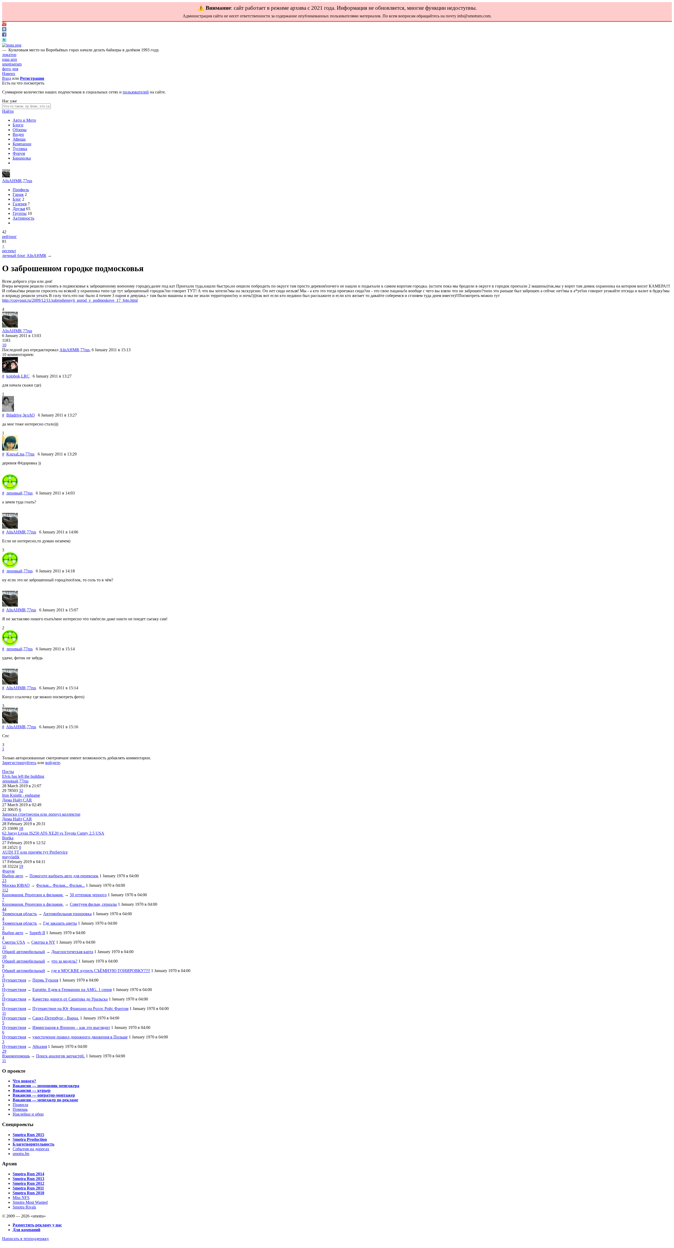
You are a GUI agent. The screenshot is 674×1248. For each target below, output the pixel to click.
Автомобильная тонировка (67, 914)
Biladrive (14, 415)
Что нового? (24, 1081)
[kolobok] (10, 371)
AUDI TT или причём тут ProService (35, 852)
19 (21, 866)
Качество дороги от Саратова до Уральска (70, 999)
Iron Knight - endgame (21, 795)
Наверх (8, 73)
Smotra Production (30, 1139)
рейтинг (9, 236)
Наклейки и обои (28, 1114)
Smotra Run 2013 (28, 1178)
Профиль (21, 189)
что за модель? (64, 961)
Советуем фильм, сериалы (93, 904)
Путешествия (14, 980)
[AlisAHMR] (6, 176)
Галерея (20, 204)
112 (5, 890)
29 (4, 1051)
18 (21, 828)
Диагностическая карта (72, 951)
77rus (27, 181)
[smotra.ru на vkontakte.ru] (4, 30)
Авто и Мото (24, 120)
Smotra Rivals (24, 1207)
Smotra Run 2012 (28, 1183)
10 (4, 345)
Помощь (20, 1109)
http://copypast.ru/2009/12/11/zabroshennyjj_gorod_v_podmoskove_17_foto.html (70, 300)
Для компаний (26, 1229)
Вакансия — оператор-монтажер (44, 1095)
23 (4, 880)
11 (4, 947)
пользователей (136, 92)
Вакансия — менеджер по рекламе (45, 1100)
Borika (7, 838)
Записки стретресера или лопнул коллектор (41, 814)
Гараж (18, 194)
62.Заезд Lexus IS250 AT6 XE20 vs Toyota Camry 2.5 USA (53, 833)
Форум (19, 153)
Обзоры (20, 129)
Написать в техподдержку (25, 1238)
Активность (23, 218)
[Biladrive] (8, 410)
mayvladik (10, 857)
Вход (6, 78)
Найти (8, 111)
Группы (20, 213)
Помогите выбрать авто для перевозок (63, 876)
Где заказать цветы (60, 923)
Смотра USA (13, 942)
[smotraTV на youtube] (4, 24)
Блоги (18, 125)
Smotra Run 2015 (28, 1134)
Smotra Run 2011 (28, 1188)
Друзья (19, 208)
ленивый (14, 493)
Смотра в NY (43, 942)
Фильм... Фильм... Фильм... (60, 885)
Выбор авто (12, 876)
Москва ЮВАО (16, 885)
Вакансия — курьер (32, 1090)
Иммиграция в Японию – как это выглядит (71, 1027)
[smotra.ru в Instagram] (11, 45)
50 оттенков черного (88, 895)
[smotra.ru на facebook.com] (4, 35)
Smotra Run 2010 (28, 1193)
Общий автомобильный (23, 951)
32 (21, 790)
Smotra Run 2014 (28, 1174)
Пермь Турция (45, 980)
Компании (22, 144)
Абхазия (39, 1046)
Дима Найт (12, 800)
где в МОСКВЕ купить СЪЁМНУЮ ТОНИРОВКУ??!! (100, 970)
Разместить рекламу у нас (37, 1225)
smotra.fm (21, 1153)
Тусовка (20, 148)
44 (4, 909)
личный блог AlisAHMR (24, 255)
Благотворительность (33, 1144)
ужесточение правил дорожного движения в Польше (80, 1037)
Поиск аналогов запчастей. (60, 1056)
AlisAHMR (12, 181)
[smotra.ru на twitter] (4, 40)
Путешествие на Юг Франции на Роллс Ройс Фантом (80, 1008)
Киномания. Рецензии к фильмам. (32, 895)
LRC (25, 376)
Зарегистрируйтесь (19, 762)
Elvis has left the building (23, 776)
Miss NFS (21, 1197)
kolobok (13, 376)
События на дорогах (31, 1149)
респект (9, 251)
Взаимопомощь (16, 1056)
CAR (27, 800)
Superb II (37, 932)
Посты (8, 771)
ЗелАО (29, 415)
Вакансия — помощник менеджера (46, 1085)
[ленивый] (10, 488)
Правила (20, 1104)
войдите (52, 762)
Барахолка (22, 158)
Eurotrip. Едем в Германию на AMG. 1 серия (72, 989)
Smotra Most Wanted (30, 1202)
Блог (17, 199)
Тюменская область (19, 914)
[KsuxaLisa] (10, 449)
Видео (18, 134)
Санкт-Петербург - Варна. (55, 1018)
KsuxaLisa (15, 454)
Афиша (19, 139)
